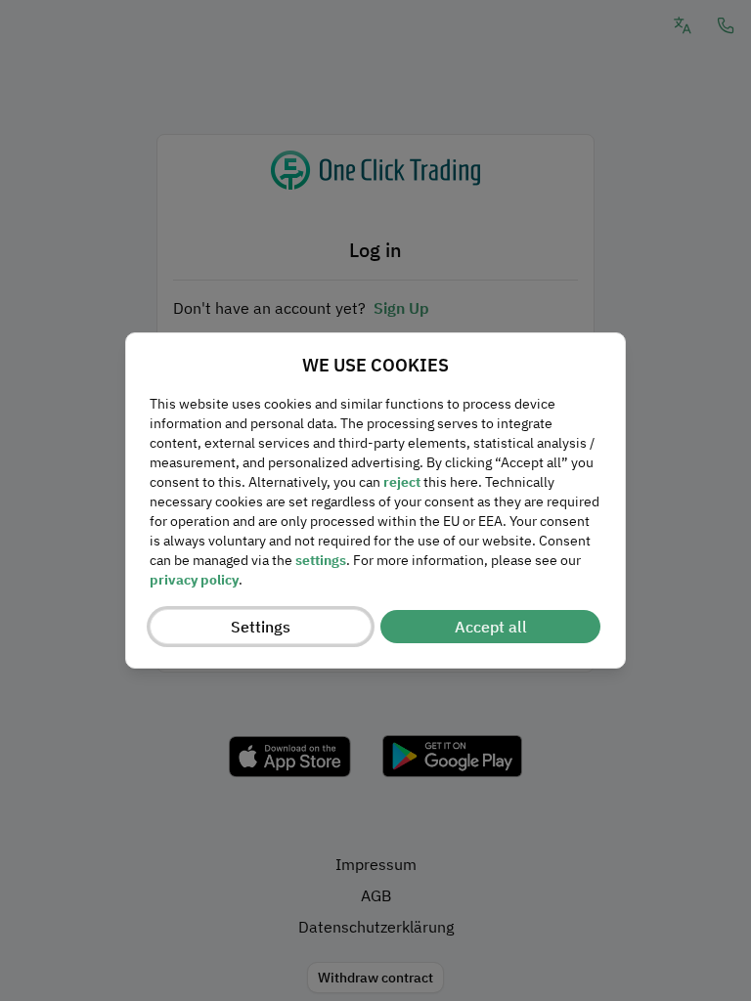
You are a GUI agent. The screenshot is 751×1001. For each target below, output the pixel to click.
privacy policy (194, 579)
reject (401, 482)
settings (320, 560)
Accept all (491, 626)
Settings (260, 626)
